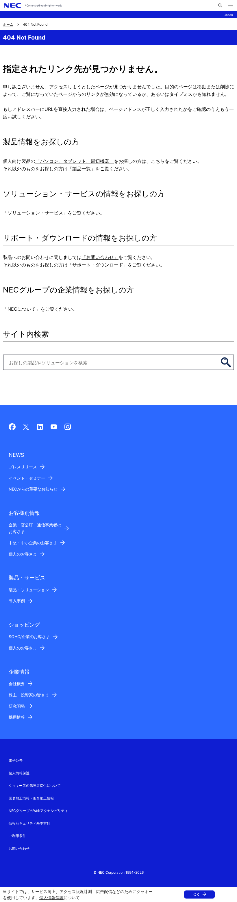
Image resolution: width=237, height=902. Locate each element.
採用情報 (17, 717)
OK (196, 894)
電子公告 (16, 760)
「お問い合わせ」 (100, 257)
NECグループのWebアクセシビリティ (38, 810)
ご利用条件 (17, 836)
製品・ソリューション (29, 589)
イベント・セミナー (27, 478)
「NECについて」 (21, 309)
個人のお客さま (23, 553)
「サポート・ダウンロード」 (98, 265)
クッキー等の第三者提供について (35, 785)
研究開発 (17, 706)
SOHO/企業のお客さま (29, 636)
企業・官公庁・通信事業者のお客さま (35, 528)
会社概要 (17, 683)
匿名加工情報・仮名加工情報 (31, 798)
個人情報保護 (51, 897)
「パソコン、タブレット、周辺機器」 (74, 161)
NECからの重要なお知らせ (33, 489)
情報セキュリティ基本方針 (29, 823)
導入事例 (17, 600)
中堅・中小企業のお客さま (33, 542)
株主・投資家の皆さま (29, 694)
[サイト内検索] (220, 5)
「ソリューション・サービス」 (35, 213)
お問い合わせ (19, 848)
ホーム (8, 24)
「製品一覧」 (81, 169)
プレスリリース (23, 466)
